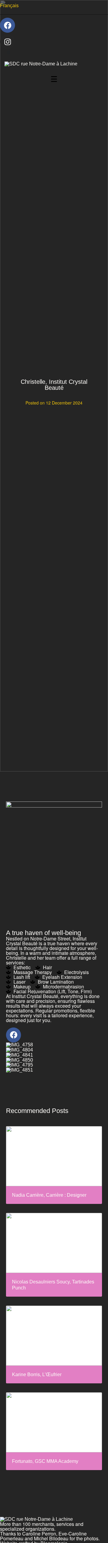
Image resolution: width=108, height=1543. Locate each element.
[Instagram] (7, 41)
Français (9, 5)
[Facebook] (7, 25)
